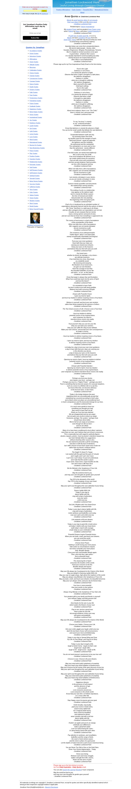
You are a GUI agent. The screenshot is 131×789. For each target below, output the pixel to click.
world (85, 22)
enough (94, 20)
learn (89, 38)
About (82, 12)
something (81, 38)
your (72, 22)
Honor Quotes (34, 114)
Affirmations (33, 59)
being (74, 39)
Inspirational (90, 26)
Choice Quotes (34, 73)
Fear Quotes (33, 95)
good (95, 22)
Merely (69, 20)
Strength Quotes (35, 178)
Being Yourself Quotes (37, 209)
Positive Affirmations (63, 10)
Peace (94, 29)
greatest (69, 29)
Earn (69, 22)
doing (91, 22)
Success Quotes (35, 184)
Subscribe (35, 38)
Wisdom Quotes (35, 200)
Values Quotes (34, 195)
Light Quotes (33, 131)
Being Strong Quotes (36, 181)
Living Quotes (34, 134)
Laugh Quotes (34, 125)
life (38, 13)
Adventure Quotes (35, 56)
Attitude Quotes (34, 64)
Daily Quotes (76, 10)
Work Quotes (34, 203)
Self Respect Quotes (36, 170)
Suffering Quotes (35, 187)
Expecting (95, 31)
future (78, 31)
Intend (71, 31)
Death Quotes (34, 87)
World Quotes (34, 206)
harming (80, 20)
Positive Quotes (35, 156)
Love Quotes (34, 137)
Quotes (78, 770)
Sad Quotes (33, 167)
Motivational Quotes (36, 142)
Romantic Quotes (35, 164)
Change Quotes (34, 75)
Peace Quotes (34, 150)
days (69, 39)
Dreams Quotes (35, 89)
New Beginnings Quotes (37, 148)
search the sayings (69, 770)
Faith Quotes (34, 92)
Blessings (33, 67)
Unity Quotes (34, 192)
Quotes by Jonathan (35, 47)
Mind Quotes (34, 139)
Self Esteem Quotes (36, 173)
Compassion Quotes (36, 78)
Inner (90, 29)
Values (83, 26)
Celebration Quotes (36, 70)
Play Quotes (33, 153)
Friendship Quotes (35, 100)
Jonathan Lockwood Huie (82, 24)
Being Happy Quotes (36, 112)
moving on (44, 13)
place (76, 22)
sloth (71, 36)
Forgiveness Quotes (36, 98)
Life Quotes (33, 128)
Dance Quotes (34, 84)
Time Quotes (34, 189)
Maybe (69, 38)
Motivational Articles (101, 10)
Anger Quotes (34, 62)
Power (74, 29)
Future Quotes (34, 103)
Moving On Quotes (35, 145)
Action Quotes (34, 53)
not (91, 20)
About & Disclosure (51, 787)
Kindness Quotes (35, 123)
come (99, 29)
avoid (75, 20)
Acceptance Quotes (36, 51)
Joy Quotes (33, 120)
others (86, 20)
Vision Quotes (34, 198)
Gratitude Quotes (35, 106)
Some (66, 39)
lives (75, 36)
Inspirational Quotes (36, 117)
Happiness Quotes (35, 109)
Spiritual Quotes (35, 175)
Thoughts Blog (88, 10)
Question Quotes (35, 159)
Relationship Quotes (36, 162)
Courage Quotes (35, 81)
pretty (80, 36)
